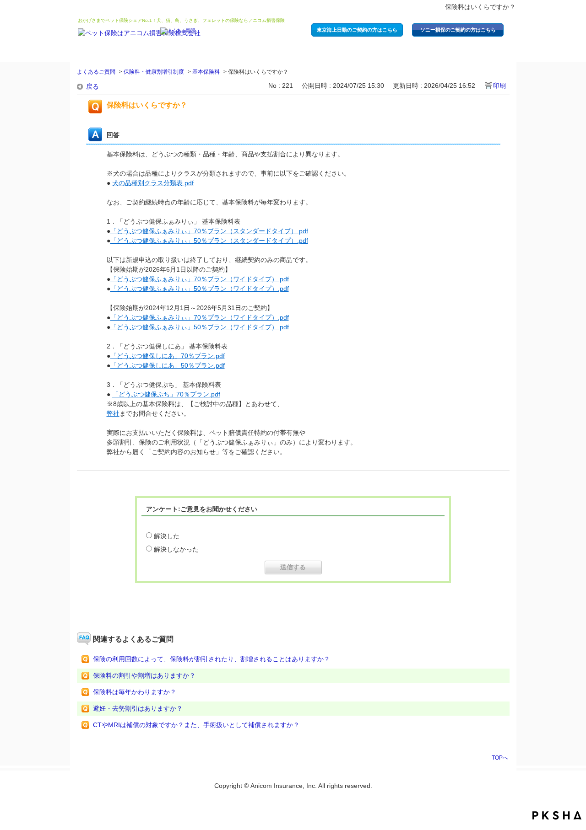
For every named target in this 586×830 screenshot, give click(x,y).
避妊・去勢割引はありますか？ (138, 708)
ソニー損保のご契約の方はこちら (458, 29)
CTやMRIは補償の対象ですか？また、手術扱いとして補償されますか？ (196, 724)
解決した (166, 536)
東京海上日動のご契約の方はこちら (357, 29)
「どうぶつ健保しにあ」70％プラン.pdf (167, 355)
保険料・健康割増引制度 (154, 72)
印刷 (499, 85)
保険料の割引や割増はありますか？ (144, 675)
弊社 (113, 413)
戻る (92, 86)
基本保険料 (206, 72)
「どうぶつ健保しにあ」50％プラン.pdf (167, 365)
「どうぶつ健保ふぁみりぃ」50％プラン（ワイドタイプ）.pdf (199, 288)
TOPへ (500, 757)
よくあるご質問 (96, 72)
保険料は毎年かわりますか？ (134, 692)
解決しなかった (176, 549)
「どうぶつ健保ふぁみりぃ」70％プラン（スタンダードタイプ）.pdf (209, 231)
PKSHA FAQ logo (556, 815)
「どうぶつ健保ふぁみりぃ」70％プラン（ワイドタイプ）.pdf (199, 279)
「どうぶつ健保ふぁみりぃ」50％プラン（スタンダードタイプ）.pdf (209, 240)
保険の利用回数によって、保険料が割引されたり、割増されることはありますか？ (211, 659)
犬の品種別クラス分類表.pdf (153, 183)
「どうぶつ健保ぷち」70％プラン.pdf (166, 394)
